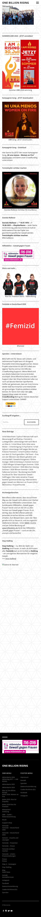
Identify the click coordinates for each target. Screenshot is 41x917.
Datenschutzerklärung (10, 886)
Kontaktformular (8, 877)
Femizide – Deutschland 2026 (10, 829)
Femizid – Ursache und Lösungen (10, 839)
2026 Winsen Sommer (19, 469)
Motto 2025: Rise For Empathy (9, 800)
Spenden (5, 892)
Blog (3, 870)
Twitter (9, 910)
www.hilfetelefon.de (10, 528)
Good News (6, 872)
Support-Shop (7, 823)
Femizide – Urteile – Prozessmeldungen (9, 855)
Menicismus (7, 485)
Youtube (11, 910)
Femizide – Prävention (10, 843)
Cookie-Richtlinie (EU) (9, 889)
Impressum (24, 777)
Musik (4, 820)
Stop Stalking (10, 558)
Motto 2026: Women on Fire (10, 795)
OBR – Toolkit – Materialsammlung (9, 816)
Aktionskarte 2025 (8, 784)
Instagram (5, 880)
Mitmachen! (6, 810)
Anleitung (5, 812)
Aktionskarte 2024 (8, 787)
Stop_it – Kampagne (9, 864)
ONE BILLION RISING (15, 2)
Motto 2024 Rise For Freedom (9, 805)
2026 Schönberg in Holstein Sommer (24, 462)
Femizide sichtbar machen (8, 850)
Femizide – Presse (8, 846)
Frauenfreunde (19, 485)
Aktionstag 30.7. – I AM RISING (10, 780)
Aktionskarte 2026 (8, 777)
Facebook (5, 883)
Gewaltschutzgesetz (21, 459)
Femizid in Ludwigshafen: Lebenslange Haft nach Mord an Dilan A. (19, 441)
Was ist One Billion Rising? (8, 791)
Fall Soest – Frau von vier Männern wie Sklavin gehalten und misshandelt (20, 457)
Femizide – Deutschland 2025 (10, 834)
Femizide (5, 826)
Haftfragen (6, 477)
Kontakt (5, 875)
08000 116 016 (30, 523)
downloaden (7, 157)
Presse (4, 859)
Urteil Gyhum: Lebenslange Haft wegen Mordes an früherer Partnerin (20, 449)
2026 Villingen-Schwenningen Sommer (18, 464)
